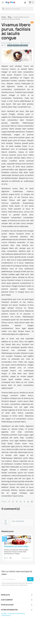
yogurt (25, 45)
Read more (26, 558)
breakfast (16, 45)
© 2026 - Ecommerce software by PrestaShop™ (13, 614)
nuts (21, 45)
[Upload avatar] (5, 521)
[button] (3, 547)
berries (10, 45)
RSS (32, 22)
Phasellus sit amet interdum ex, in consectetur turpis (17, 546)
